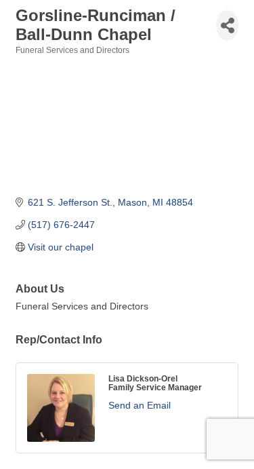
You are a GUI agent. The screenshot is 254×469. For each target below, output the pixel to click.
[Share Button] (227, 25)
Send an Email (139, 405)
